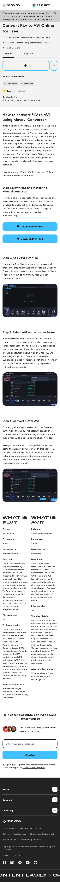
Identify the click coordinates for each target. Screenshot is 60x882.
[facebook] (4, 863)
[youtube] (28, 863)
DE (8, 100)
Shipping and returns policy (43, 833)
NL (25, 100)
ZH (39, 100)
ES (18, 100)
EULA (39, 828)
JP (32, 100)
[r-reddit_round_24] (35, 863)
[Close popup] (55, 16)
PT (21, 100)
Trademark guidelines (30, 839)
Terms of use (26, 828)
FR (11, 100)
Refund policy (9, 839)
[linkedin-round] (20, 863)
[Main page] (12, 5)
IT (15, 100)
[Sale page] (41, 5)
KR (35, 100)
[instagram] (12, 863)
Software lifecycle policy (14, 833)
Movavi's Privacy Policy (33, 767)
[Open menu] (55, 5)
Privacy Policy (45, 19)
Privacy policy (9, 828)
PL (28, 100)
